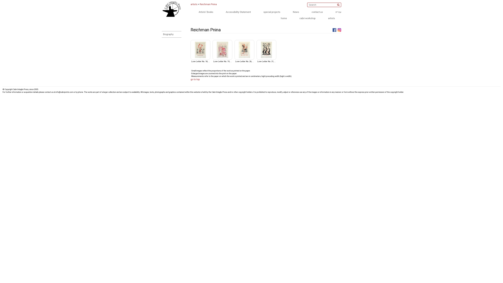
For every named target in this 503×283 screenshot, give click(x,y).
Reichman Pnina (208, 4)
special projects (271, 12)
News (296, 12)
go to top (195, 79)
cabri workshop (307, 18)
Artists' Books (206, 12)
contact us (317, 12)
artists (194, 4)
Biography (168, 34)
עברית (338, 12)
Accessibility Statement (238, 12)
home (284, 18)
